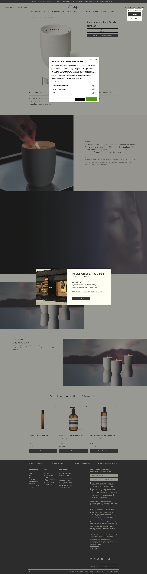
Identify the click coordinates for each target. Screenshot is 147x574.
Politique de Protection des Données (73, 78)
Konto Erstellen (134, 18)
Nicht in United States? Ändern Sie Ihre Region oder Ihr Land (87, 291)
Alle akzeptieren (91, 99)
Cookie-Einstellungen (56, 99)
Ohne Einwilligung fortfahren (92, 59)
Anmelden (134, 14)
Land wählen (81, 298)
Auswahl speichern (80, 99)
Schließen (108, 270)
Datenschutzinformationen (58, 78)
